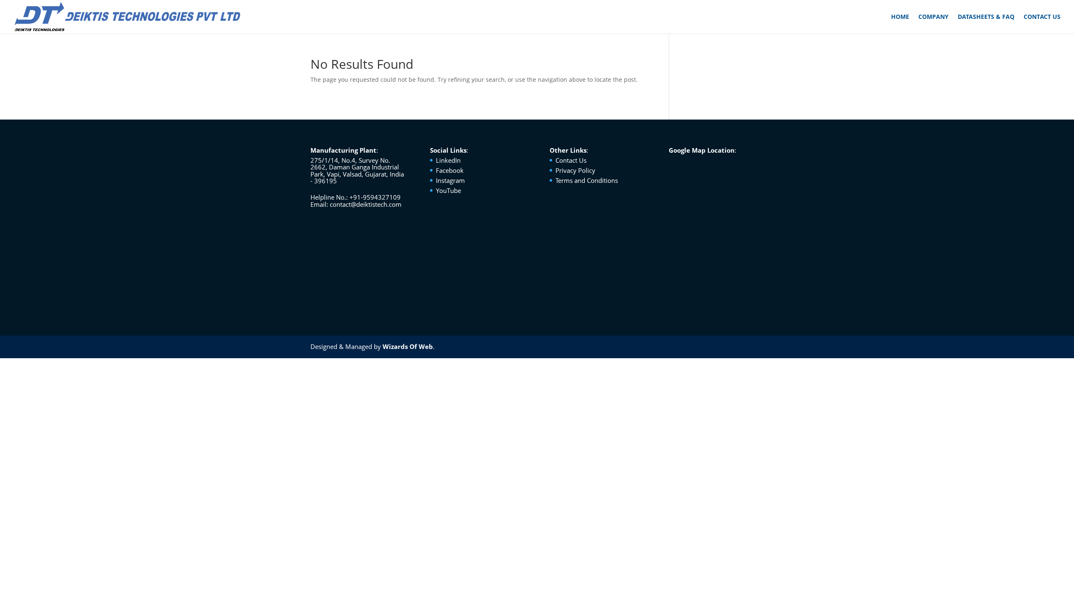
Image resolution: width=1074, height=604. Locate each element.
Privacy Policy (575, 170)
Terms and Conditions (586, 180)
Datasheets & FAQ (986, 17)
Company (933, 17)
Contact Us (1042, 17)
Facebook (450, 170)
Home (900, 17)
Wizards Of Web (408, 346)
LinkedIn (448, 160)
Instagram (450, 180)
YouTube (448, 190)
